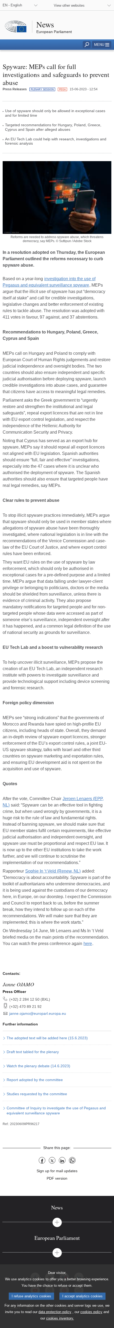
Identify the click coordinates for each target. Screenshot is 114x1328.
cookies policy (91, 1312)
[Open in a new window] (57, 197)
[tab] (57, 1207)
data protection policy (54, 1312)
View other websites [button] (69, 5)
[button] (101, 44)
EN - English (12, 5)
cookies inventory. (60, 1318)
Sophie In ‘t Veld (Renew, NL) (53, 871)
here (88, 943)
